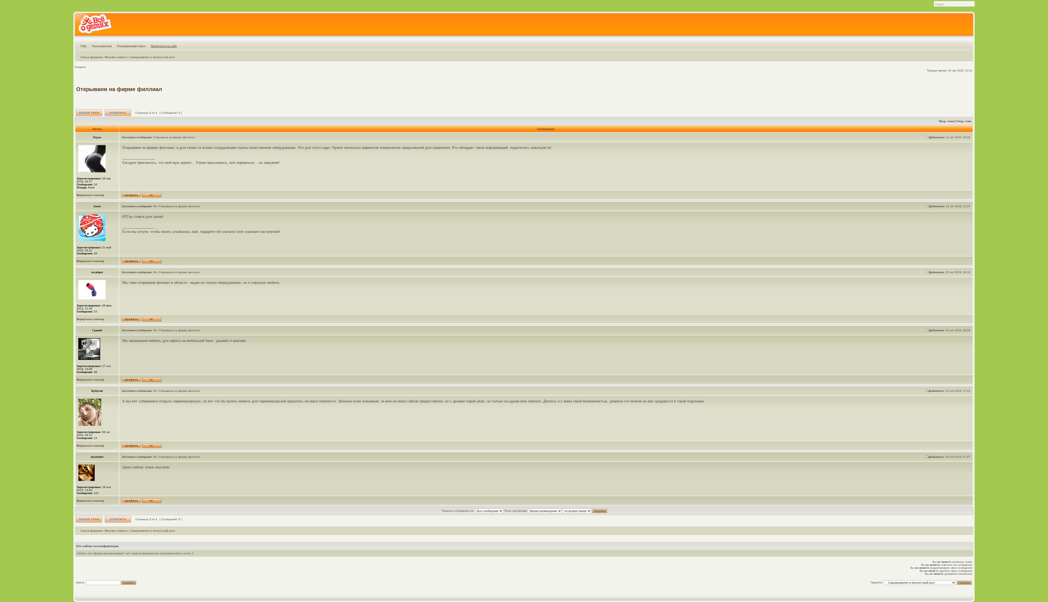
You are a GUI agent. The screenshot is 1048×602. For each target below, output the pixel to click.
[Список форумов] (94, 26)
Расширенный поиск (131, 46)
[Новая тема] (89, 112)
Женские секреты (116, 57)
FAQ (84, 46)
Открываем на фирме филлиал (119, 89)
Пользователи (102, 46)
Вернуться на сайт (164, 46)
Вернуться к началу (90, 195)
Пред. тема (946, 121)
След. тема (963, 121)
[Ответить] (118, 112)
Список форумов (91, 57)
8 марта (80, 66)
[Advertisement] (872, 89)
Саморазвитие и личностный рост (152, 57)
